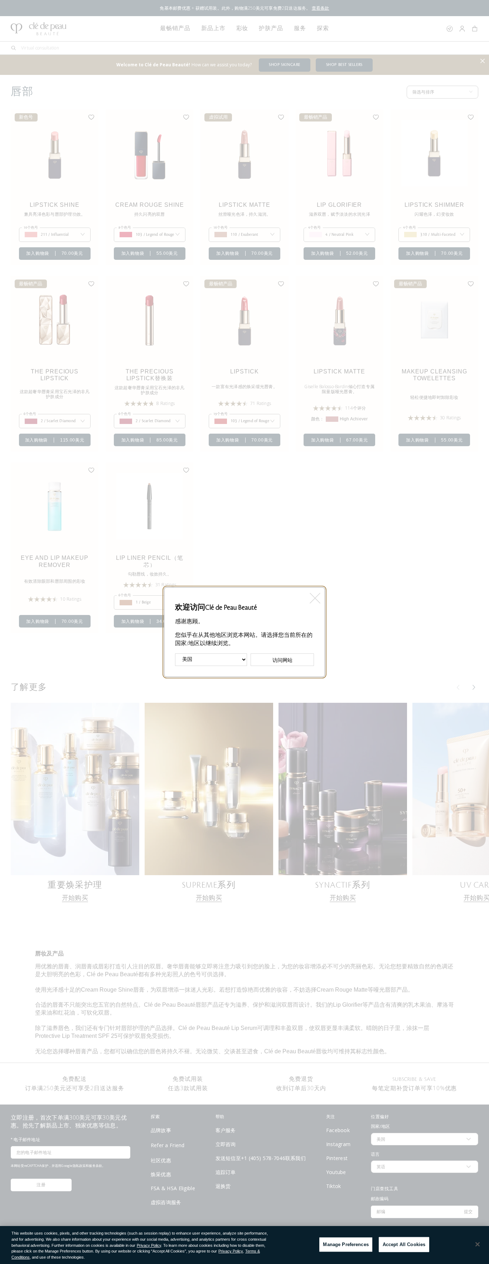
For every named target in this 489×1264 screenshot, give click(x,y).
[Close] (477, 1244)
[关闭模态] (314, 596)
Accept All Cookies (404, 1244)
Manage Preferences (345, 1244)
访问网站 (282, 660)
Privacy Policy (149, 1245)
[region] (244, 1245)
